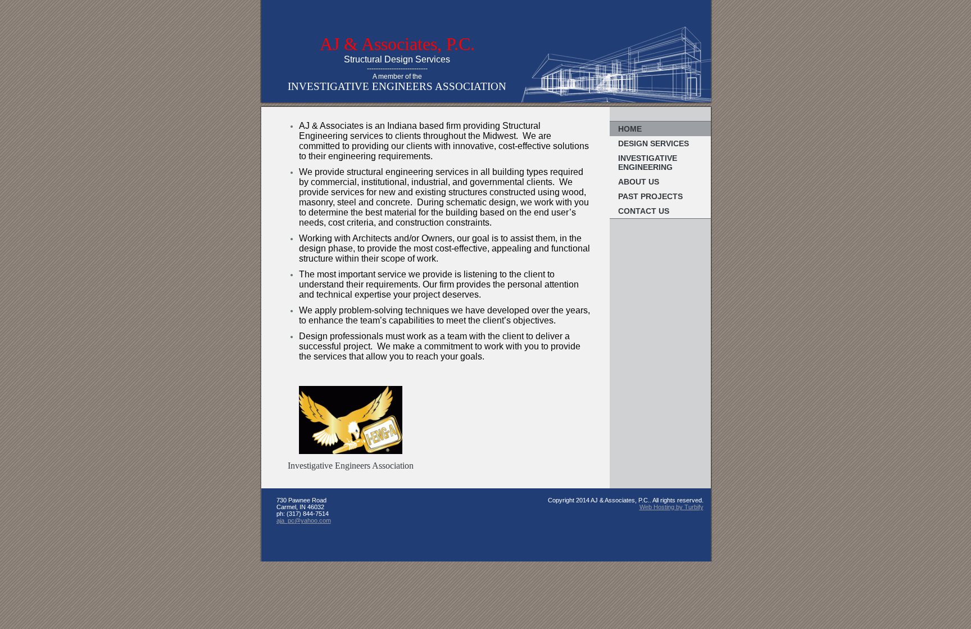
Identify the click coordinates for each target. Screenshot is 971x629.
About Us (638, 181)
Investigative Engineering (647, 163)
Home (630, 128)
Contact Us (643, 210)
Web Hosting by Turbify (671, 507)
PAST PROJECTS (650, 196)
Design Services (653, 143)
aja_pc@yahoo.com (303, 520)
